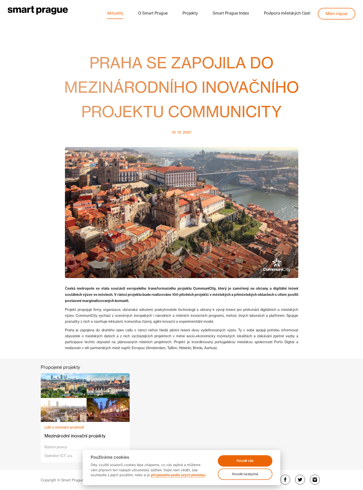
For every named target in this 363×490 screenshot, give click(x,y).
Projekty (190, 13)
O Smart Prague (153, 13)
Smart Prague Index (231, 13)
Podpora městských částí (287, 13)
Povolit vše (245, 461)
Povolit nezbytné (245, 474)
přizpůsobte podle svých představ (178, 475)
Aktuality (115, 13)
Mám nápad (336, 13)
